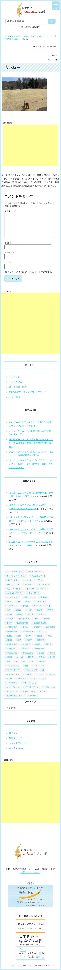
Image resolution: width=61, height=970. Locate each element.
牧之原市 (26, 644)
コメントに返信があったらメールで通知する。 (30, 272)
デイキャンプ (12, 606)
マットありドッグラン (33, 580)
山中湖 (20, 657)
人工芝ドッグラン (39, 576)
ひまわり (51, 674)
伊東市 (47, 619)
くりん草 (28, 674)
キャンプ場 (39, 602)
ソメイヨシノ (38, 666)
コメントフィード (18, 743)
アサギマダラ (12, 683)
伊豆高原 (37, 627)
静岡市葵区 (50, 627)
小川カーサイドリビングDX (34, 691)
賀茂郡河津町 (12, 627)
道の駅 (9, 602)
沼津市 (9, 614)
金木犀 (9, 679)
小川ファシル (49, 687)
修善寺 (9, 623)
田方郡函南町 (22, 623)
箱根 (48, 606)
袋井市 (38, 644)
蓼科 (8, 661)
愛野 (19, 640)
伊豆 (37, 619)
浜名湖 (41, 653)
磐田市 (48, 644)
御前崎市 (40, 640)
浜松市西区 (39, 649)
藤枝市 (39, 636)
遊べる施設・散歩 (18, 387)
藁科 (19, 636)
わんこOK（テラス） (15, 593)
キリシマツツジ (13, 674)
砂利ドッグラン (13, 580)
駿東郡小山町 (24, 619)
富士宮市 (42, 614)
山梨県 (9, 657)
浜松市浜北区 (12, 653)
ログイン (13, 733)
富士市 (30, 614)
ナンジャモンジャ (14, 670)
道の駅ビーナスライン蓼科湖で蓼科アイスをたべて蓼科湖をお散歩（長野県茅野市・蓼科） (31, 443)
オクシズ (42, 631)
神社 (19, 602)
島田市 (9, 640)
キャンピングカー (14, 687)
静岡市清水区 (28, 631)
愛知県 (52, 657)
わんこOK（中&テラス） (37, 589)
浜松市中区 (25, 649)
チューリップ (31, 670)
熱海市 (18, 610)
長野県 (41, 657)
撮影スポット (29, 597)
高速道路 (44, 597)
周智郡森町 (11, 649)
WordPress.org (16, 748)
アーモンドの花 (13, 666)
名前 (8, 242)
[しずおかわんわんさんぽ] (30, 4)
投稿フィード (15, 738)
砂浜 (28, 602)
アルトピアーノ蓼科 (15, 572)
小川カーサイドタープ (15, 696)
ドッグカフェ (15, 382)
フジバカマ (21, 679)
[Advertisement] (30, 145)
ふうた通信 (14, 397)
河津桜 (41, 661)
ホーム (7, 36)
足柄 (8, 610)
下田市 (25, 627)
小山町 (29, 610)
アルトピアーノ (32, 687)
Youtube (33, 696)
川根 (50, 636)
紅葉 (33, 679)
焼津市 (29, 636)
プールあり (28, 584)
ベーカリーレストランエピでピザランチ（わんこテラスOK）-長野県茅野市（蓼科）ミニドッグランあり (31, 464)
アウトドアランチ (30, 683)
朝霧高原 (10, 619)
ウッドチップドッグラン (16, 576)
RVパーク (37, 606)
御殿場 (39, 610)
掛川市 (29, 640)
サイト (7, 262)
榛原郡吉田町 (12, 644)
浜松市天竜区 (28, 653)
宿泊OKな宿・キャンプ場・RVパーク (27, 392)
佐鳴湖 (52, 653)
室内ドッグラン (13, 584)
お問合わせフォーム (31, 872)
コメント (10, 211)
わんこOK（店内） (14, 589)
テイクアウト (34, 593)
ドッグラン (14, 377)
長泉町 (20, 614)
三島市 (50, 610)
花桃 (26, 666)
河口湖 (30, 657)
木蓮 (32, 661)
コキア (43, 679)
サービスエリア (13, 597)
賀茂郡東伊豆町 (39, 623)
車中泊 (25, 606)
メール (9, 252)
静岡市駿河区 (12, 631)
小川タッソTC (12, 691)
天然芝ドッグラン (35, 572)
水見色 (9, 636)
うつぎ (39, 674)
